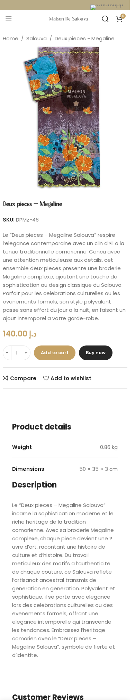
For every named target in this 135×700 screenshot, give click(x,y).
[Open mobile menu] (9, 19)
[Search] (105, 19)
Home (10, 38)
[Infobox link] (108, 5)
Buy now (96, 352)
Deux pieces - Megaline (85, 38)
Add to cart (55, 352)
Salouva (36, 38)
